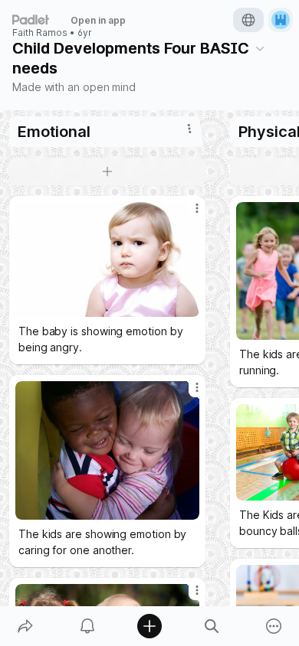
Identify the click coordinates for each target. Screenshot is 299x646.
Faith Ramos (39, 33)
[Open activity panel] (87, 626)
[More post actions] (187, 214)
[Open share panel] (25, 626)
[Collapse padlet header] (259, 48)
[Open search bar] (212, 626)
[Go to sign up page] (280, 20)
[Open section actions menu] (189, 128)
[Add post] (149, 626)
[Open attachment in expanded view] (107, 259)
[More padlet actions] (274, 626)
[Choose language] (248, 20)
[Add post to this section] (107, 171)
